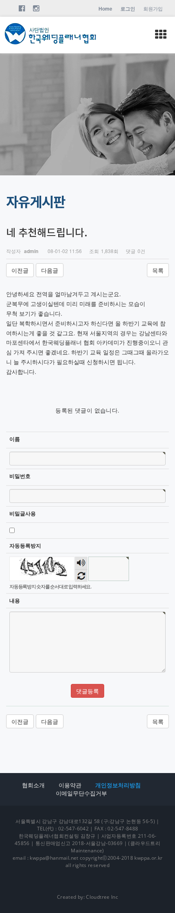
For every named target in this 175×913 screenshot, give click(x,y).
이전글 (19, 270)
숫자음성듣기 (81, 563)
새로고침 (81, 575)
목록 (158, 270)
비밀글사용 (22, 513)
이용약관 (70, 785)
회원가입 (153, 8)
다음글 (49, 270)
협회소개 (33, 785)
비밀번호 (20, 476)
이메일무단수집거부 (81, 793)
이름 (14, 439)
